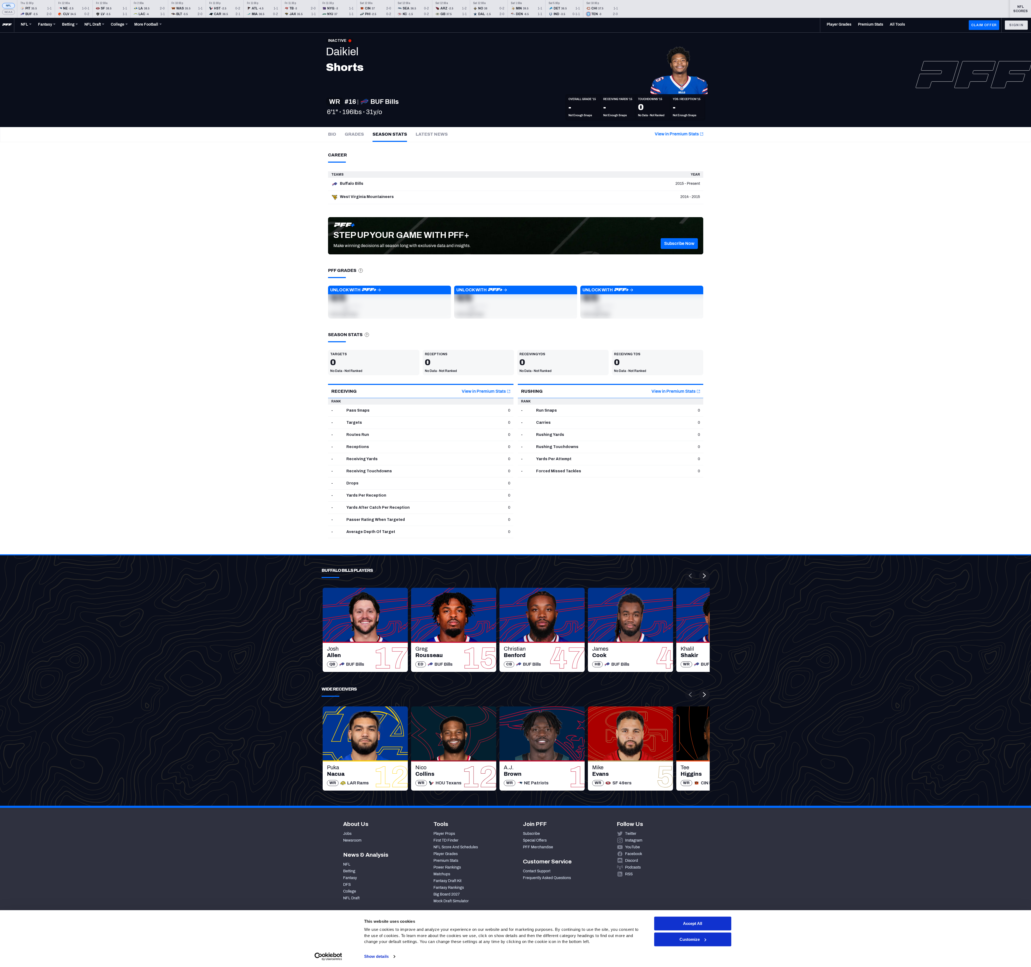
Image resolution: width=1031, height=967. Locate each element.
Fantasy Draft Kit (447, 881)
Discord (631, 861)
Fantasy (350, 878)
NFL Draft (351, 898)
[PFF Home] (7, 25)
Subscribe (531, 834)
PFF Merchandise (538, 847)
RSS (629, 874)
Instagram (633, 840)
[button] (679, 243)
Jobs (347, 834)
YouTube (632, 847)
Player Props (444, 834)
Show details (376, 956)
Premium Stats (445, 861)
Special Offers (535, 840)
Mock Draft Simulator (451, 901)
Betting (349, 871)
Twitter (630, 834)
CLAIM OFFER (984, 25)
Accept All (692, 923)
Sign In (1016, 25)
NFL (8, 5)
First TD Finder (445, 840)
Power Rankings (447, 867)
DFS (347, 885)
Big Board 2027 (446, 894)
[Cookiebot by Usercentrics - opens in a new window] (328, 956)
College (349, 891)
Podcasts (633, 867)
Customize (690, 939)
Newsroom (352, 840)
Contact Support (536, 871)
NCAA (8, 12)
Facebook (633, 854)
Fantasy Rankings (448, 888)
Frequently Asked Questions (547, 878)
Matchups (441, 874)
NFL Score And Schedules (455, 847)
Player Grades (445, 854)
